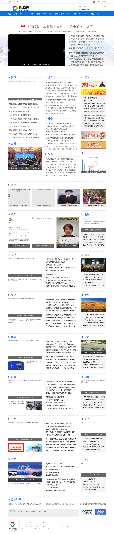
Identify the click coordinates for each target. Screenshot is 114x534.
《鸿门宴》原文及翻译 (89, 481)
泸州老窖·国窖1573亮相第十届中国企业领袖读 (86, 65)
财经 (21, 14)
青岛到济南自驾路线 (52, 475)
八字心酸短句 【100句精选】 (91, 444)
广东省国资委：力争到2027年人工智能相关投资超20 (29, 31)
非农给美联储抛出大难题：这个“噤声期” (59, 82)
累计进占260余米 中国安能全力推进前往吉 (60, 302)
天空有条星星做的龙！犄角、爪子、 (93, 274)
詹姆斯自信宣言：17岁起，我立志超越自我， (61, 344)
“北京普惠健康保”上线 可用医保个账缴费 (59, 408)
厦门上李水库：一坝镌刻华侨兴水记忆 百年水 (61, 175)
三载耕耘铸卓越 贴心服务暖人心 (92, 359)
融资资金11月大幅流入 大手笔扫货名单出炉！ (61, 88)
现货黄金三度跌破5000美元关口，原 (93, 402)
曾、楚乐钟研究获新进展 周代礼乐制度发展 (60, 311)
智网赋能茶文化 (51, 274)
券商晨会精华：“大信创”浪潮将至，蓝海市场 (61, 111)
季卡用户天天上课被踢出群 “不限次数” (59, 123)
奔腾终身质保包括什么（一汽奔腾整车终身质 (61, 482)
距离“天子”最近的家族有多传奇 (25, 275)
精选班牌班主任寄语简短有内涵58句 (93, 447)
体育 (56, 14)
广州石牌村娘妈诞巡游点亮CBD (56, 283)
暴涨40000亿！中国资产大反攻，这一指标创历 (61, 96)
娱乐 (27, 14)
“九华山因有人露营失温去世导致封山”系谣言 (61, 146)
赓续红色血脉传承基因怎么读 (91, 484)
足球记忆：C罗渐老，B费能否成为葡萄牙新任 (61, 365)
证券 (50, 77)
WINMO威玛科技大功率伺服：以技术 (94, 397)
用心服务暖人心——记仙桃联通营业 (93, 356)
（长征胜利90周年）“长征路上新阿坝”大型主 (61, 164)
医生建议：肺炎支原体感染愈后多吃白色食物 (61, 387)
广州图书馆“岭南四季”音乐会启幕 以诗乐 (59, 280)
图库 (68, 14)
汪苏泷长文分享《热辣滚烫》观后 (19, 245)
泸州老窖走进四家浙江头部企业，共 (94, 103)
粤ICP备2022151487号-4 (51, 528)
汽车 (80, 14)
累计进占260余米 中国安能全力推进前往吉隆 (61, 162)
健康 (98, 14)
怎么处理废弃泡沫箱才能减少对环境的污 (24, 138)
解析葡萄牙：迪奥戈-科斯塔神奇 (25, 357)
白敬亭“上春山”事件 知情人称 (43, 245)
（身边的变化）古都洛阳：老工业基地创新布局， (36, 64)
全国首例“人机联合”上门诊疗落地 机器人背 (60, 126)
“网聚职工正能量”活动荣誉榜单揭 (93, 126)
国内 (87, 77)
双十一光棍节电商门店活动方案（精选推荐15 (61, 439)
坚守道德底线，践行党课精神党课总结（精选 (61, 444)
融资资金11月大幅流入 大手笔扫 (93, 172)
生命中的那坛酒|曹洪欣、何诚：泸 (93, 120)
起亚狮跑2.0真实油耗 (53, 472)
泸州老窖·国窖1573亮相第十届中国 (93, 111)
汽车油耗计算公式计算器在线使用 (93, 317)
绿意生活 (39, 511)
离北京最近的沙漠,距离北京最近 (93, 310)
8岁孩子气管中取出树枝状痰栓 (25, 397)
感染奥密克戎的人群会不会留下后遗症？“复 (60, 390)
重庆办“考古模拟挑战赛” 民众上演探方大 (59, 323)
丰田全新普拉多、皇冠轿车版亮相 (25, 479)
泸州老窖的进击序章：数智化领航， (94, 106)
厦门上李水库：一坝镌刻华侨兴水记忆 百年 (60, 318)
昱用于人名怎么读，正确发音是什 (93, 434)
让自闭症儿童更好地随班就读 (55, 405)
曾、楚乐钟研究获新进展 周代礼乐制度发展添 (61, 170)
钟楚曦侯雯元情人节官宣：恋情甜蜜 (93, 239)
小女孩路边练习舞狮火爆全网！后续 (93, 285)
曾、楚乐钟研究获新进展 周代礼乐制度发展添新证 (82, 504)
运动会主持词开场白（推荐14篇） (57, 429)
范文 (74, 14)
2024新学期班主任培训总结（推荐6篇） (59, 426)
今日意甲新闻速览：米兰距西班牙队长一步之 (61, 350)
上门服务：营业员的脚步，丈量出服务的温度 (59, 27)
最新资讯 (16, 499)
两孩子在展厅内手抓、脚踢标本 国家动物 (59, 159)
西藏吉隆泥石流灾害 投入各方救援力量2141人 (61, 167)
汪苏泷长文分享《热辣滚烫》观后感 (93, 234)
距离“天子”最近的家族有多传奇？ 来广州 (59, 277)
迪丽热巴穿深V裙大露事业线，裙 (94, 205)
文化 (32, 14)
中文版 (9, 1)
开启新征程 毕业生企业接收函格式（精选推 (60, 447)
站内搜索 (104, 1)
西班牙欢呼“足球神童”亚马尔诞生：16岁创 (60, 357)
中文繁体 (15, 1)
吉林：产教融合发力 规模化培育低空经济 (59, 138)
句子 (86, 14)
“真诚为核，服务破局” (53, 265)
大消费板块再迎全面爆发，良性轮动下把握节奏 (61, 105)
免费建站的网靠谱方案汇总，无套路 (93, 399)
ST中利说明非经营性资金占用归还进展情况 (60, 100)
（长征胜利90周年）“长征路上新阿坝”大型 (60, 305)
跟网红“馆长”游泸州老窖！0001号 (93, 108)
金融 (13, 143)
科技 (62, 14)
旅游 (38, 14)
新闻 (15, 14)
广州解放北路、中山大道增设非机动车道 (85, 31)
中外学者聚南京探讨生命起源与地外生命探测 (61, 320)
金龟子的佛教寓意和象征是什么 (21, 126)
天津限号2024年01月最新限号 (55, 490)
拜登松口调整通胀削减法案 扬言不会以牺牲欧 (61, 108)
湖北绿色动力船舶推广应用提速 (56, 129)
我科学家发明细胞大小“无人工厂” (57, 400)
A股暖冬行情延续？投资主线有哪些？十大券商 (61, 93)
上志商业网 (20, 511)
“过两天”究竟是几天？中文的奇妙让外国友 (60, 368)
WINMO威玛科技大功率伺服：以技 (94, 392)
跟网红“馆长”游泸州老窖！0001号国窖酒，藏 (85, 42)
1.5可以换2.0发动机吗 (53, 488)
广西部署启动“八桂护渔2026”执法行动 (83, 56)
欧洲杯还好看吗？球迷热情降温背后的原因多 (61, 359)
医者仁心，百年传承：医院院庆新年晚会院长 (61, 450)
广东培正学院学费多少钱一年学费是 (93, 322)
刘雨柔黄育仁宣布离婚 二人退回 (69, 205)
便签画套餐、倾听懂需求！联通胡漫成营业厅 (61, 268)
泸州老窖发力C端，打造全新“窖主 (93, 118)
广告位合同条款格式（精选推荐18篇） (58, 435)
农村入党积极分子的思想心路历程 (25, 439)
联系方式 (30, 522)
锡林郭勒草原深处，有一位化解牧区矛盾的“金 (86, 59)
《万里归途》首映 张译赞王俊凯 (19, 205)
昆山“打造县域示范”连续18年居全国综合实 (25, 168)
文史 (92, 14)
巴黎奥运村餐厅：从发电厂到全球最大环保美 (61, 347)
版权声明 (37, 522)
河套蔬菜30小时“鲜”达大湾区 (79, 45)
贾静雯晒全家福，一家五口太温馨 (93, 237)
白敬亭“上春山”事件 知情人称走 (92, 242)
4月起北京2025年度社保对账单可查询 (94, 407)
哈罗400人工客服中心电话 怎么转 (93, 320)
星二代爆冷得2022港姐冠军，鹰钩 (44, 205)
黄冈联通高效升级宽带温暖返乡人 (93, 364)
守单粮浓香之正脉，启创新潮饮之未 (94, 123)
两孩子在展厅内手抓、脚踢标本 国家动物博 (60, 299)
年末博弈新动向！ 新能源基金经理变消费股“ (61, 91)
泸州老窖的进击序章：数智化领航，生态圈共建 (86, 39)
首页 (9, 14)
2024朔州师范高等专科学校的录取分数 (23, 123)
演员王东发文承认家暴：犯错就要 (67, 245)
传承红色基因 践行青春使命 (55, 270)
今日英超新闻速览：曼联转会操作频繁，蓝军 (61, 353)
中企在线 (27, 511)
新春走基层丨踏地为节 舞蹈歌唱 (92, 280)
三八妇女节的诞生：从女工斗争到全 (93, 314)
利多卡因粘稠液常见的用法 (19, 111)
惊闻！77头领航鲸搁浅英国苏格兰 (93, 352)
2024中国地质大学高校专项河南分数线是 (24, 119)
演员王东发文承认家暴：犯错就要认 (93, 245)
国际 (13, 77)
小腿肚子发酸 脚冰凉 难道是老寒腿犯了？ (60, 393)
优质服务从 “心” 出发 (89, 362)
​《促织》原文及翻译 (93, 474)
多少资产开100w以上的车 (54, 464)
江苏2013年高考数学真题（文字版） (93, 487)
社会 (50, 118)
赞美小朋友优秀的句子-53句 (91, 441)
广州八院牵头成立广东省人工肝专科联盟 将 (60, 384)
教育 (44, 14)
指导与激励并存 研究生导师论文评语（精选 (60, 432)
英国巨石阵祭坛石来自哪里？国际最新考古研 (25, 99)
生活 (50, 14)
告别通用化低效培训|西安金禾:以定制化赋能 (60, 326)
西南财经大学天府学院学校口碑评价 (93, 325)
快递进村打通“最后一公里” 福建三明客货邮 (85, 48)
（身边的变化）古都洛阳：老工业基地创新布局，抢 (58, 31)
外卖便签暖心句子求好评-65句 (92, 449)
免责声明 (44, 522)
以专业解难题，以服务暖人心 (55, 262)
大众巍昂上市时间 (52, 469)
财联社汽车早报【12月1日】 (55, 113)
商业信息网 (45, 511)
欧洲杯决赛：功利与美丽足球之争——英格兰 (61, 362)
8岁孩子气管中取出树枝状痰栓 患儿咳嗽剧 (60, 381)
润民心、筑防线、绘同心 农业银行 (93, 405)
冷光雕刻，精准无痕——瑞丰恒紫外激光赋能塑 (86, 62)
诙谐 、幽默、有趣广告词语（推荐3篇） (59, 423)
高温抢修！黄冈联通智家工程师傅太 (93, 367)
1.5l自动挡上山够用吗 (53, 485)
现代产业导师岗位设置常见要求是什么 (23, 134)
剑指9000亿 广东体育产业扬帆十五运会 (59, 341)
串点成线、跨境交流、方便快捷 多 (93, 277)
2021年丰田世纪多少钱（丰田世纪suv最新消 (60, 479)
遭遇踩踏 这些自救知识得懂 (55, 397)
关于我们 (23, 522)
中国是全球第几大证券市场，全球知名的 (24, 107)
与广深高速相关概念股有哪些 (20, 115)
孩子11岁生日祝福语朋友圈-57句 (92, 439)
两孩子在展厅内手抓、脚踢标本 (25, 315)
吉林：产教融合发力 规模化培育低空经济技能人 (86, 53)
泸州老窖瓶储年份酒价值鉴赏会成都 (94, 115)
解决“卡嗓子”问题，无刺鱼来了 (56, 403)
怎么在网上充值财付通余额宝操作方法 (23, 104)
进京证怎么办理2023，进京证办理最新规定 (60, 466)
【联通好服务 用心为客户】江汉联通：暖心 (60, 259)
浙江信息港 (33, 511)
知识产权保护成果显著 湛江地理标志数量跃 (60, 286)
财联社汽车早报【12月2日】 (55, 102)
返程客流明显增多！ (93, 270)
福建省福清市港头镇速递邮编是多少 (22, 130)
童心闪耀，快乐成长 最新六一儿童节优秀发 (60, 442)
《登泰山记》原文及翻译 (90, 489)
